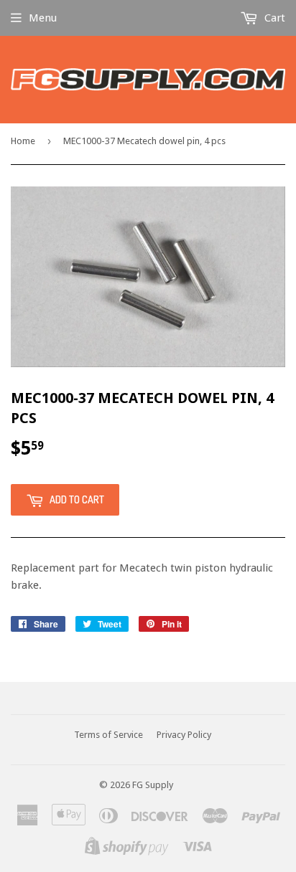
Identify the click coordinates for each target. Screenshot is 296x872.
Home (23, 141)
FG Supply (152, 784)
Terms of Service (108, 734)
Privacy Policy (184, 734)
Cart (273, 17)
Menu (43, 17)
